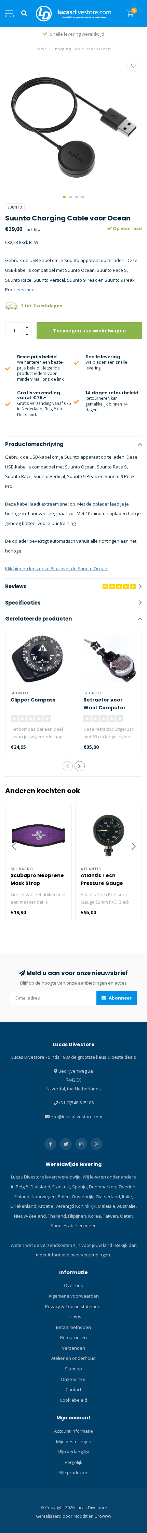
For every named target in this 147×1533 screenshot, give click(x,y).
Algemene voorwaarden (74, 1296)
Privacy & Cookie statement (73, 1306)
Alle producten (73, 1472)
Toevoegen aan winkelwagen (89, 330)
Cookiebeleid (73, 1400)
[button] (64, 197)
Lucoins (73, 1317)
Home (41, 48)
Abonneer (120, 998)
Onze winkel (73, 1379)
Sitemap (73, 1369)
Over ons (73, 1285)
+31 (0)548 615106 (76, 1103)
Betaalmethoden (73, 1327)
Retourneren (73, 1337)
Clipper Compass (33, 699)
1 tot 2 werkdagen (42, 305)
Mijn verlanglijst (73, 1452)
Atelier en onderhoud (73, 1358)
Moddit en (84, 1516)
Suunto (15, 207)
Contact (73, 1389)
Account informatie (73, 1431)
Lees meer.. (26, 289)
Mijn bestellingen (73, 1441)
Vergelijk (73, 1462)
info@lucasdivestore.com (76, 1117)
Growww (102, 1516)
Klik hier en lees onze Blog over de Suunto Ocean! (56, 568)
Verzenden (73, 1348)
